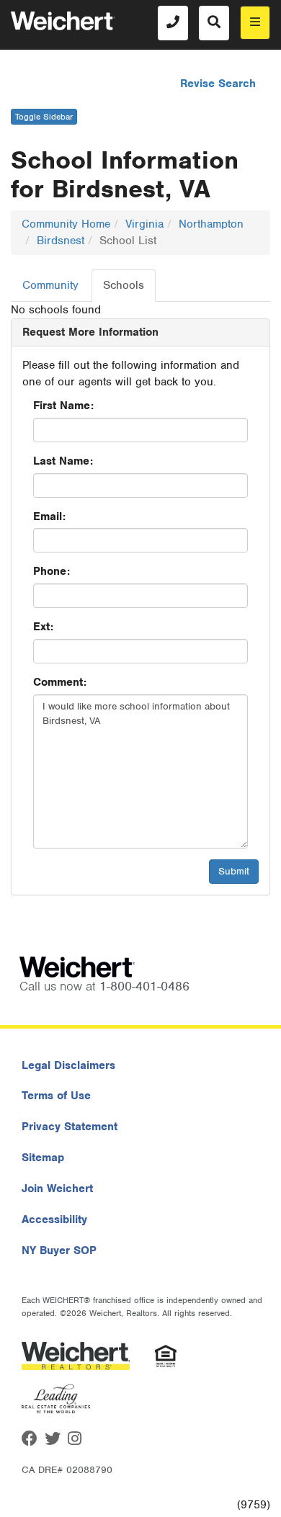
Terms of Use (56, 1095)
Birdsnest (60, 240)
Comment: (59, 682)
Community (50, 285)
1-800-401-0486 (144, 986)
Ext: (43, 626)
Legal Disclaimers (68, 1065)
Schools (123, 285)
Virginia (144, 224)
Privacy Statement (69, 1126)
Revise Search (218, 83)
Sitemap (43, 1157)
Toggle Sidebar (44, 116)
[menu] (255, 23)
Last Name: (63, 461)
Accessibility (54, 1219)
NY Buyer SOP (59, 1250)
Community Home (66, 224)
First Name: (63, 405)
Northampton (211, 224)
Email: (49, 516)
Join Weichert (57, 1188)
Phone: (51, 571)
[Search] (214, 23)
